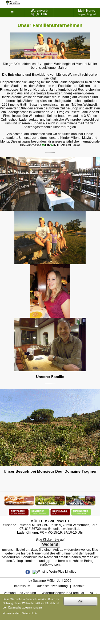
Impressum (22, 586)
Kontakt (78, 586)
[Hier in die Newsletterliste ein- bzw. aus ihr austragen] (81, 511)
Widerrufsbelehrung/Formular (63, 593)
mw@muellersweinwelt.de (61, 529)
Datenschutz (29, 613)
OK (80, 601)
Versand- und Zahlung (20, 593)
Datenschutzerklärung (52, 586)
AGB (93, 593)
